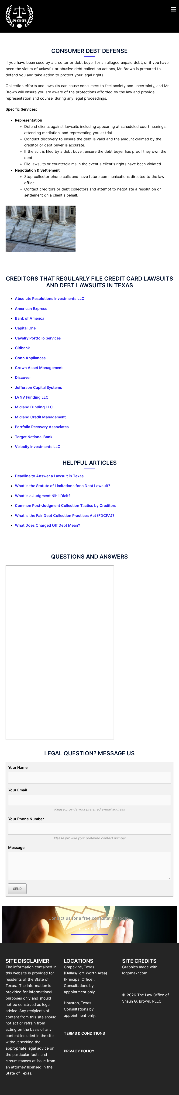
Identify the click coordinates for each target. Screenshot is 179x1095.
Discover (23, 377)
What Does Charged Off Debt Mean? (47, 525)
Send (17, 889)
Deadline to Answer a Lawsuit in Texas (49, 476)
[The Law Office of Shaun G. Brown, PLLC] (19, 16)
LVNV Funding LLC (31, 397)
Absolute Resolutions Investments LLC (49, 298)
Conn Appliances (30, 358)
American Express (31, 308)
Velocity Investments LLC (37, 446)
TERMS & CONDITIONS (84, 1033)
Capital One (25, 328)
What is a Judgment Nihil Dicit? (43, 495)
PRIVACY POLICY (79, 1051)
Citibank (22, 348)
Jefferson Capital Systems (38, 387)
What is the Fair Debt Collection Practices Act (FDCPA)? (64, 515)
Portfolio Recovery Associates (42, 426)
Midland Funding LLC (34, 407)
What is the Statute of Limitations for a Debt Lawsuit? (62, 485)
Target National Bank (33, 436)
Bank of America (29, 318)
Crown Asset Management (39, 367)
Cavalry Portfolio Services (38, 338)
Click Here (89, 929)
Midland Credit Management (40, 417)
